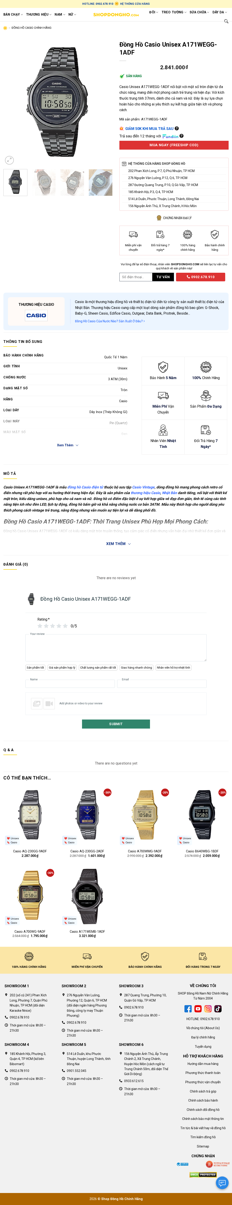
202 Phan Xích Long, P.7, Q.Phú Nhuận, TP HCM (161, 171)
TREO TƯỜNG (173, 12)
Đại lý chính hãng (203, 1037)
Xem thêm (116, 544)
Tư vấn (163, 277)
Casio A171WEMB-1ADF (87, 932)
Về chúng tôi (195, 1028)
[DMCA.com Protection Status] (203, 1174)
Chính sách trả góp (203, 1091)
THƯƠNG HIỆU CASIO (36, 304)
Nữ (70, 15)
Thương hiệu (37, 15)
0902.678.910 (202, 277)
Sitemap (203, 1146)
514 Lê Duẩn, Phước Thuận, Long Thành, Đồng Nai (163, 199)
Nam (58, 15)
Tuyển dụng (203, 1046)
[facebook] (188, 1008)
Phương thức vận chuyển (203, 1082)
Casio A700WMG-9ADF (145, 851)
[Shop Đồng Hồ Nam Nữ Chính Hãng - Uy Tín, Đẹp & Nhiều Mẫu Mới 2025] (116, 15)
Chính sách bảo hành (203, 1100)
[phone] (174, 277)
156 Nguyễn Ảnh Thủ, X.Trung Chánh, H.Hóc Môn (162, 206)
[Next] (105, 102)
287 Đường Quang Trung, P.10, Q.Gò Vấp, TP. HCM (163, 185)
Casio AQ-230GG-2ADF (87, 851)
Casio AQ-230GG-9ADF (30, 851)
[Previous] (11, 102)
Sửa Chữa (198, 12)
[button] (9, 160)
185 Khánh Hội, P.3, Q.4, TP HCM (150, 192)
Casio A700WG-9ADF (29, 932)
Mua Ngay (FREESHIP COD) (174, 145)
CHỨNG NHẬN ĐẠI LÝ (177, 218)
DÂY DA (218, 12)
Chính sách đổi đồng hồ (203, 1110)
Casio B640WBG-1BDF (202, 851)
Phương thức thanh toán (203, 1073)
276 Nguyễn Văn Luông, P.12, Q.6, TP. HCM (157, 178)
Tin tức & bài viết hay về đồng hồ (203, 1128)
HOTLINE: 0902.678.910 (97, 3)
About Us (212, 1028)
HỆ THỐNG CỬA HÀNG (135, 3)
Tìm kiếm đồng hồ (203, 1137)
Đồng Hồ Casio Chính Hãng (31, 27)
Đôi (152, 12)
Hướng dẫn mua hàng (203, 1064)
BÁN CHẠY (11, 15)
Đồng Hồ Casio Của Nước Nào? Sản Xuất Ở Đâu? (109, 321)
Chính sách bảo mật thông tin (203, 1119)
